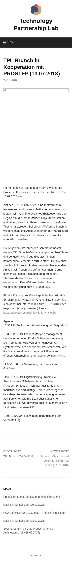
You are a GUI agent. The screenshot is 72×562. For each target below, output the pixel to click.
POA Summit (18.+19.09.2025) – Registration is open (34, 512)
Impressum (36, 555)
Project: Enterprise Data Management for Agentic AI (33, 496)
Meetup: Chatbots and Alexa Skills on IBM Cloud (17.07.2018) (55, 461)
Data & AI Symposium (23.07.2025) (24, 520)
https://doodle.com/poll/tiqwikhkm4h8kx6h (29, 312)
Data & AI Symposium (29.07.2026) (24, 504)
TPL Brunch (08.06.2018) (18, 456)
